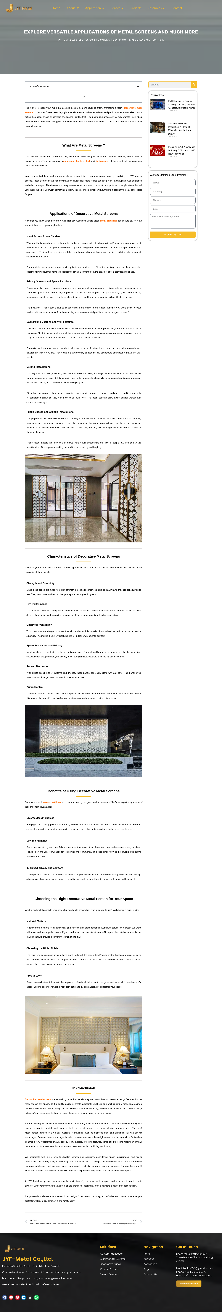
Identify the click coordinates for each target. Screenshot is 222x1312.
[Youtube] (11, 1297)
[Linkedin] (23, 1297)
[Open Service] (122, 8)
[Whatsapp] (36, 1297)
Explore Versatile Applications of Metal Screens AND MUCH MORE (125, 40)
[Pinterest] (17, 1297)
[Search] (194, 85)
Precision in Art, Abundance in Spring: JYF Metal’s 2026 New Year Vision (181, 150)
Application (150, 1264)
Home (147, 1253)
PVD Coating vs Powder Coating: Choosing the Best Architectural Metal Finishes (181, 104)
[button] (138, 86)
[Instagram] (30, 1297)
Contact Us (150, 1274)
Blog (146, 1269)
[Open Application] (103, 8)
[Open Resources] (163, 8)
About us (149, 1259)
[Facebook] (4, 1297)
